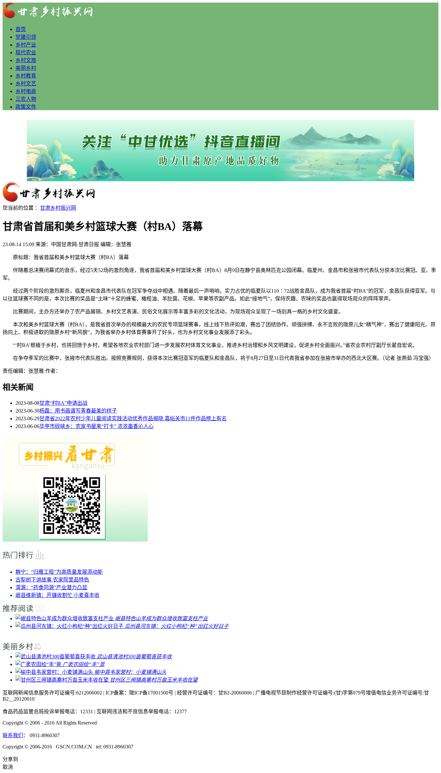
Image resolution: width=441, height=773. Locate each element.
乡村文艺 (25, 83)
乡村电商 (25, 91)
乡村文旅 (25, 60)
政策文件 (25, 107)
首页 (20, 29)
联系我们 (13, 735)
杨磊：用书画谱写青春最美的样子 (78, 410)
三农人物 (25, 99)
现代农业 (25, 52)
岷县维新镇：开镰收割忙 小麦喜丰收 (57, 595)
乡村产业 (25, 44)
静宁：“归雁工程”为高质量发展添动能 (59, 572)
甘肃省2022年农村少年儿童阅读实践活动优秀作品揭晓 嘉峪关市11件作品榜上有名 (133, 418)
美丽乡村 (25, 68)
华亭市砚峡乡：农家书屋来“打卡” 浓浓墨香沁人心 (96, 426)
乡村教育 (25, 75)
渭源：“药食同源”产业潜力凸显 (51, 587)
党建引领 (25, 37)
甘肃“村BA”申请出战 (63, 403)
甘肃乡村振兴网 (58, 208)
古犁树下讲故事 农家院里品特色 (52, 579)
